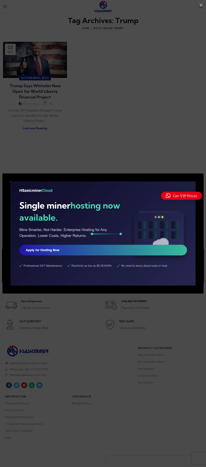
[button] (181, 196)
